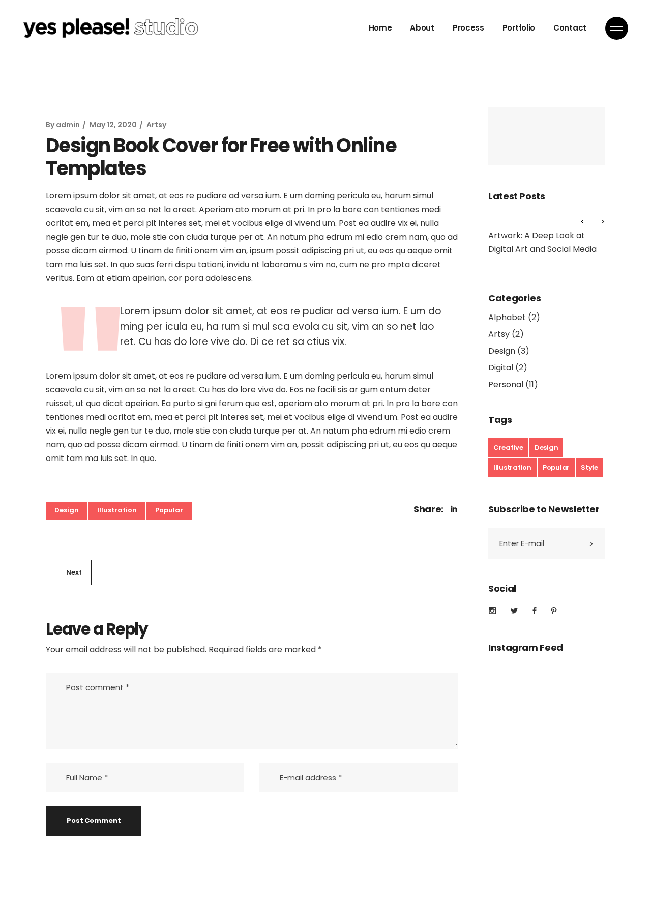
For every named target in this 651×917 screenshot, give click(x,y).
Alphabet (507, 317)
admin (68, 125)
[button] (597, 222)
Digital (500, 368)
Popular (169, 510)
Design (66, 510)
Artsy (156, 125)
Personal (505, 384)
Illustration (117, 510)
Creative (508, 447)
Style (589, 467)
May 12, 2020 (113, 125)
